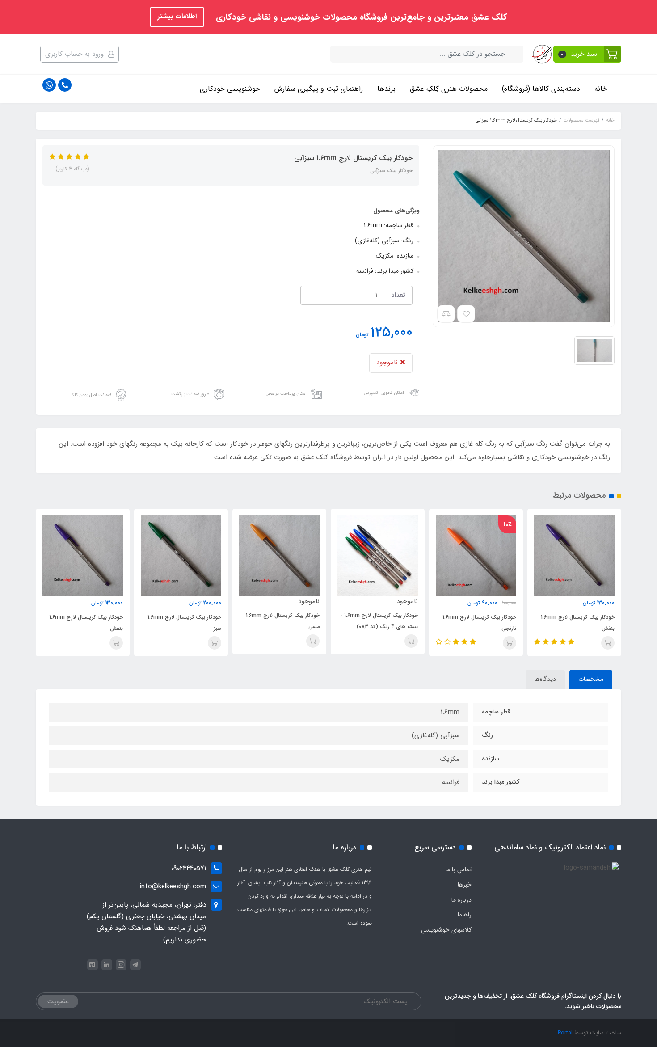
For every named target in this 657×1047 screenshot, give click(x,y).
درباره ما (461, 900)
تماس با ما (459, 869)
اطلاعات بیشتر (177, 16)
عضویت (58, 1001)
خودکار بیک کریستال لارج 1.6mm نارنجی (479, 623)
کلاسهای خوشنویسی (446, 930)
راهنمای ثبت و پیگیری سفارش (318, 88)
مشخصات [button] (590, 679)
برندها (386, 88)
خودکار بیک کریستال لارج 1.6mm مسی (283, 621)
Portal (565, 1033)
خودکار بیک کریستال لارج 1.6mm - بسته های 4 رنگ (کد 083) (379, 621)
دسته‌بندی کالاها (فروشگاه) (541, 88)
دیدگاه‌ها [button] (545, 679)
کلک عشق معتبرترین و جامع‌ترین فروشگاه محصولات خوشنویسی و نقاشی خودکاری (360, 17)
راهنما (465, 915)
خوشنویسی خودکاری (230, 88)
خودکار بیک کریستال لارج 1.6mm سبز (184, 623)
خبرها (465, 885)
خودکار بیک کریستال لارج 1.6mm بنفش (578, 623)
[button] (587, 54)
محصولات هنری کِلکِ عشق (449, 88)
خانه (600, 88)
